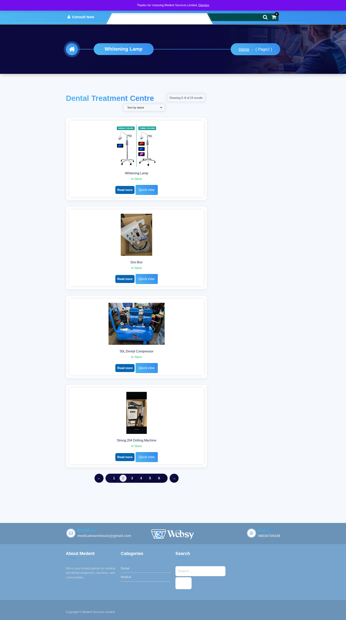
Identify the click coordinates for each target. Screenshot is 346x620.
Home (127, 18)
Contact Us (163, 18)
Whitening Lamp (136, 173)
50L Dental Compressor (136, 351)
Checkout (143, 18)
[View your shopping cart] (274, 17)
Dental (125, 568)
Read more (125, 190)
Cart (180, 18)
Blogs (192, 18)
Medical (126, 577)
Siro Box (136, 262)
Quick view (147, 190)
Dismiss (203, 5)
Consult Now (82, 17)
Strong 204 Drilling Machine (136, 440)
